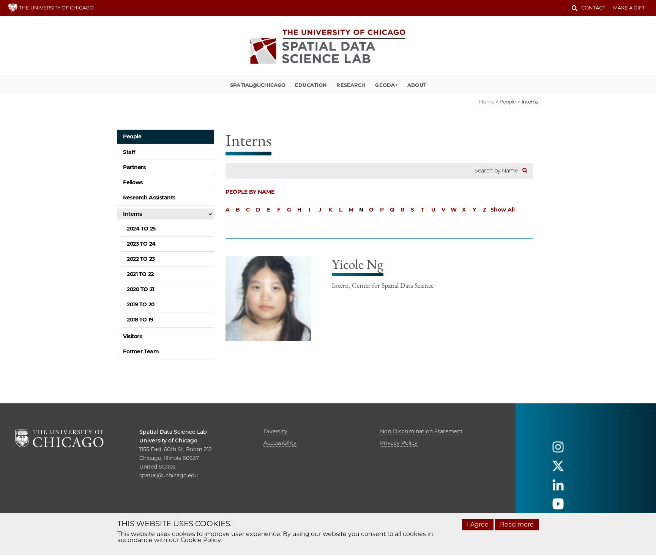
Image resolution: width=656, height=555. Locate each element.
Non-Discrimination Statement (421, 431)
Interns (132, 213)
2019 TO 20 (141, 304)
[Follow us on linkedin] (558, 488)
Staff (129, 152)
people (508, 102)
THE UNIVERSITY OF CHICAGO (56, 8)
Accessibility (279, 442)
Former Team (141, 351)
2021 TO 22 (140, 274)
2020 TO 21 (140, 289)
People (132, 136)
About (416, 85)
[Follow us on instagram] (558, 450)
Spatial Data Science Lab (173, 431)
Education (311, 85)
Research (351, 85)
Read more (517, 524)
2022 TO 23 (141, 259)
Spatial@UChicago (257, 85)
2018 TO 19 (140, 319)
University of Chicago (168, 440)
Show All (502, 209)
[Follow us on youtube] (558, 507)
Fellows (133, 182)
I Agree (478, 524)
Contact (593, 8)
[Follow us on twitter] (558, 469)
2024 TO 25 (141, 228)
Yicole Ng (357, 264)
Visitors (132, 336)
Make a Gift (629, 8)
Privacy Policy (399, 442)
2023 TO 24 (141, 243)
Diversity (275, 431)
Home (486, 102)
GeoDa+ (386, 85)
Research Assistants (149, 197)
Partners (134, 167)
